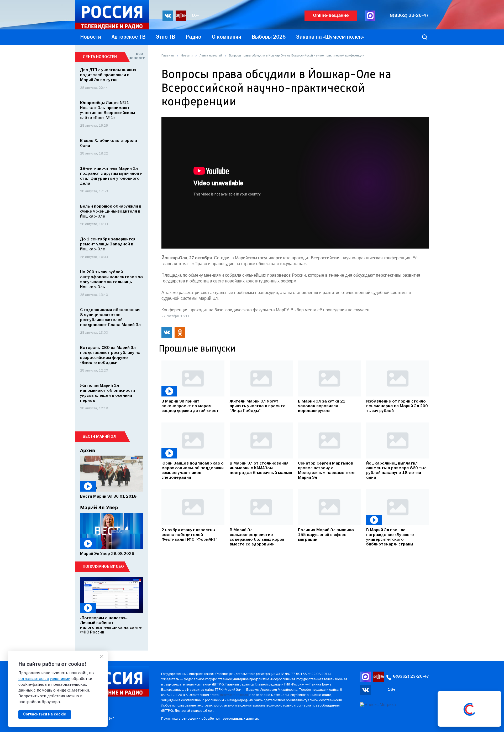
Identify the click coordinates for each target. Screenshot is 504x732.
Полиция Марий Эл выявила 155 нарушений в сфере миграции (326, 535)
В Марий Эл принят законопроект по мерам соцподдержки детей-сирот (190, 406)
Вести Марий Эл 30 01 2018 (108, 496)
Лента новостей (211, 55)
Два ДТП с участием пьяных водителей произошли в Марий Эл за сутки (108, 75)
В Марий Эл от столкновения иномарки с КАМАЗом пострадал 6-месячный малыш (261, 468)
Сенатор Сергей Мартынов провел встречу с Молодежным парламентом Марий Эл (326, 471)
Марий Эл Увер (99, 507)
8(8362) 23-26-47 (409, 16)
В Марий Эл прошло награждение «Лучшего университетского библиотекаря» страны (390, 537)
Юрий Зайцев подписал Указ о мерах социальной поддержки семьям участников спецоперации (192, 471)
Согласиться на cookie (44, 714)
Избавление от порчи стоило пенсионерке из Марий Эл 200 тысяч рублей (397, 406)
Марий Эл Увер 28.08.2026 (107, 554)
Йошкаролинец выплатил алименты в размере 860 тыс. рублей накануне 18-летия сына (396, 471)
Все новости (136, 56)
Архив (87, 450)
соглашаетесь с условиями (44, 679)
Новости (187, 55)
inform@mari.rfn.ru (234, 695)
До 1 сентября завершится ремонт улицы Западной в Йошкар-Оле (107, 244)
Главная (167, 55)
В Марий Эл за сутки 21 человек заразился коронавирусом (321, 406)
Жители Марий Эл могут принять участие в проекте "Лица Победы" (258, 406)
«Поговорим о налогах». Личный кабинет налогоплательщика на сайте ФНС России (111, 625)
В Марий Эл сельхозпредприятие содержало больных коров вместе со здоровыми (257, 537)
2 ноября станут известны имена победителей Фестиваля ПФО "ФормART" (189, 535)
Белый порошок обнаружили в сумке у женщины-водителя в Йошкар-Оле (110, 211)
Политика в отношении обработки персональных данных (210, 718)
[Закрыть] (102, 656)
